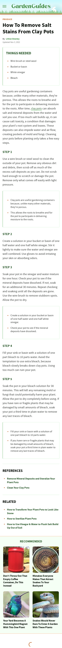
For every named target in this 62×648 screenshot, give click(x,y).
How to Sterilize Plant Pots (22, 518)
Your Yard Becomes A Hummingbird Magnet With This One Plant (15, 624)
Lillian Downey (13, 39)
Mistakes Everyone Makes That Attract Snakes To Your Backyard (43, 580)
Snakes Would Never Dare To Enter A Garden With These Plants (45, 624)
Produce (7, 19)
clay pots (36, 108)
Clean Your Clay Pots (18, 487)
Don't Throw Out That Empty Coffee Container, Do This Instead (15, 580)
